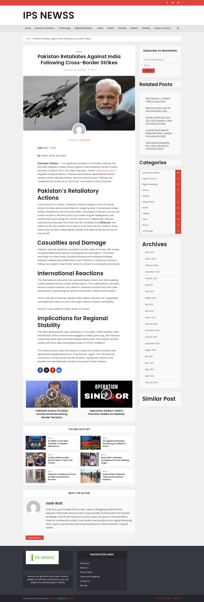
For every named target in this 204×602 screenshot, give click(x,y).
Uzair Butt (81, 69)
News (100, 28)
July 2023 (149, 304)
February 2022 (151, 382)
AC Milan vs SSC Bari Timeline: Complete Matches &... (58, 444)
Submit (148, 70)
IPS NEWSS (48, 15)
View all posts (35, 537)
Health (110, 28)
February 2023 (151, 324)
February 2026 (151, 265)
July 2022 (149, 356)
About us (84, 567)
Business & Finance (44, 28)
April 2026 (149, 252)
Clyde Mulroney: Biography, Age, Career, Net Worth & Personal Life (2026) (158, 145)
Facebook (160, 598)
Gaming (146, 28)
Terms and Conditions (90, 576)
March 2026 (150, 258)
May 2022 (149, 369)
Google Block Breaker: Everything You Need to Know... (114, 444)
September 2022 (152, 343)
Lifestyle (122, 28)
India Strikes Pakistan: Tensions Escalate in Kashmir (114, 477)
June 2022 (149, 363)
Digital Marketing (83, 28)
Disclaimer (84, 563)
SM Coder (70, 598)
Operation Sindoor (106, 170)
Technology (64, 28)
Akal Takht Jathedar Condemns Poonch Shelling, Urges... (115, 460)
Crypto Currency (162, 28)
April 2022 (149, 376)
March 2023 (150, 317)
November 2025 (152, 271)
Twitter (168, 598)
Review (134, 28)
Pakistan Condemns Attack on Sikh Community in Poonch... (62, 477)
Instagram (177, 598)
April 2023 (149, 311)
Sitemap (83, 585)
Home (28, 28)
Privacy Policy (86, 572)
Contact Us (85, 581)
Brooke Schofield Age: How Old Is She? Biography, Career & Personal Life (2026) (159, 120)
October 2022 (151, 337)
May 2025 (149, 291)
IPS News (52, 598)
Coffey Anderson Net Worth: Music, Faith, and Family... (60, 460)
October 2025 (151, 278)
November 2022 (152, 330)
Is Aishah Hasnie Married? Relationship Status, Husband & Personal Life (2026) (159, 133)
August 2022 (150, 350)
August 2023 (150, 297)
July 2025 (149, 284)
